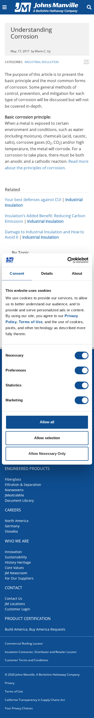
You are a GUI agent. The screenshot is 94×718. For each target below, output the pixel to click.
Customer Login (17, 609)
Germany (12, 526)
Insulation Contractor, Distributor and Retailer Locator (41, 652)
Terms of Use (14, 691)
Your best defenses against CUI (33, 199)
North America (16, 520)
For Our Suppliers (19, 578)
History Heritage (18, 562)
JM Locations (15, 603)
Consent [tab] (17, 273)
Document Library (19, 500)
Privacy (9, 683)
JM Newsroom (16, 573)
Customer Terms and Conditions (26, 660)
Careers (13, 510)
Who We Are (17, 541)
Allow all (47, 422)
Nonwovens (14, 490)
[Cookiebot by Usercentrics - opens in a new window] (67, 260)
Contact (13, 587)
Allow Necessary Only (47, 454)
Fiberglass (13, 479)
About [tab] (77, 273)
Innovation (13, 551)
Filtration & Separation (23, 484)
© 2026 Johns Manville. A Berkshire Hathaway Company (42, 674)
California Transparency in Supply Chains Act (35, 700)
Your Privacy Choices (19, 708)
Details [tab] (47, 273)
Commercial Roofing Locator (24, 643)
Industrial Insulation (42, 62)
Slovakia (11, 531)
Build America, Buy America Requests (35, 629)
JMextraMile (14, 495)
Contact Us (13, 598)
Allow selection (47, 438)
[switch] (81, 370)
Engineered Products (27, 468)
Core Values (14, 567)
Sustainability (16, 557)
